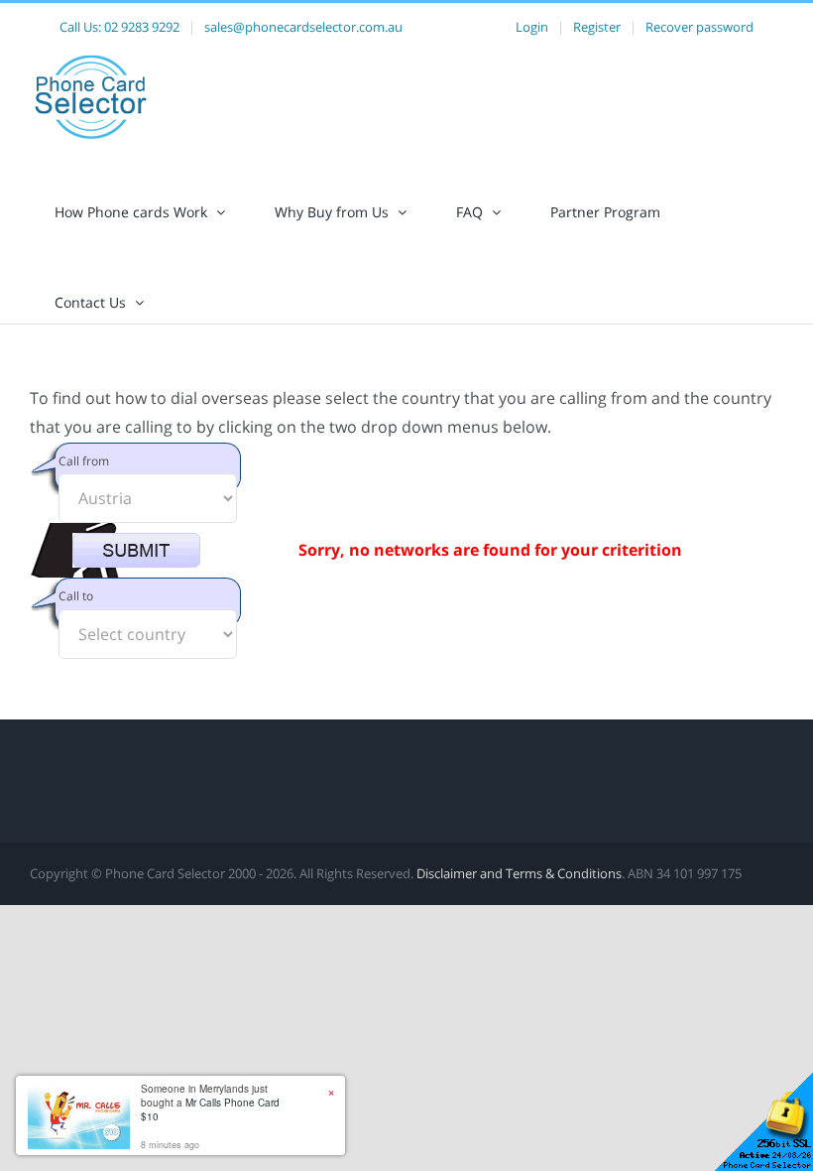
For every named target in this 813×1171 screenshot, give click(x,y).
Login (532, 27)
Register (597, 27)
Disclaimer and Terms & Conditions (519, 873)
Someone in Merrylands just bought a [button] (210, 1102)
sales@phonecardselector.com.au (303, 27)
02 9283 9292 (141, 27)
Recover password (699, 27)
